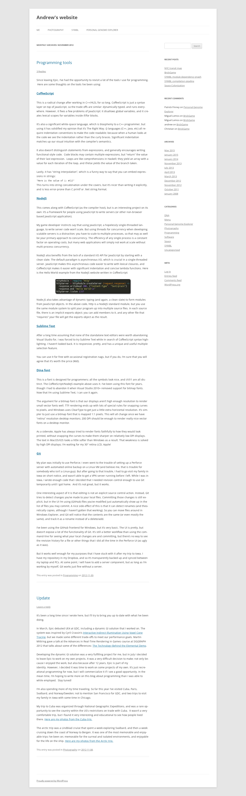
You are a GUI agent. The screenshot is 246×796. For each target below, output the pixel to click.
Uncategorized (172, 250)
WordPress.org (172, 284)
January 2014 (171, 159)
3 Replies (41, 71)
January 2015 (171, 154)
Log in (167, 271)
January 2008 (171, 193)
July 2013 (169, 167)
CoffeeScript (45, 93)
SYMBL (75, 30)
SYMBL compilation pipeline (179, 81)
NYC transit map (173, 68)
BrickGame (170, 72)
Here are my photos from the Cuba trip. (68, 719)
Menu (167, 219)
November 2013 (173, 163)
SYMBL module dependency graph (182, 76)
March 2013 (170, 176)
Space (167, 241)
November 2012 (173, 185)
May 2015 (169, 150)
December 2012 (172, 180)
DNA (166, 215)
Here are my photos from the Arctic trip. (89, 741)
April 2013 (169, 172)
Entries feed (170, 276)
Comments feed (173, 280)
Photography (56, 30)
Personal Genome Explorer (102, 30)
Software (169, 237)
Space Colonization (174, 85)
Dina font (43, 370)
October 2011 (171, 189)
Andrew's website (57, 17)
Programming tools (54, 62)
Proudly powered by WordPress (52, 780)
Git (39, 454)
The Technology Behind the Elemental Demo (119, 645)
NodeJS (42, 198)
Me (38, 30)
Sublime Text (46, 326)
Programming (70, 575)
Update (43, 598)
